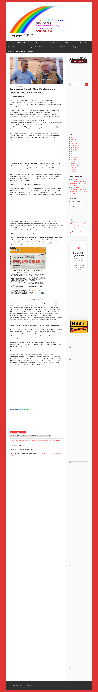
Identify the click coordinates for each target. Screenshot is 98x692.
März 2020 (73, 161)
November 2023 (75, 149)
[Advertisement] (36, 151)
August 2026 (74, 137)
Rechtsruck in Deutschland (70, 42)
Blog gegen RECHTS (22, 35)
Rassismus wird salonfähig (25, 47)
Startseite (10, 42)
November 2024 (75, 147)
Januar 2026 (74, 143)
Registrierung (74, 216)
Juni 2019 (73, 171)
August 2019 (74, 167)
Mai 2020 (73, 159)
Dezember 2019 (75, 163)
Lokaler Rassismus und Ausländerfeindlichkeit (46, 47)
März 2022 (73, 153)
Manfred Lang (19, 86)
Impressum (30, 51)
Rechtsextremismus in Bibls (36, 435)
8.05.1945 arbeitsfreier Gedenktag (24, 42)
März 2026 (73, 141)
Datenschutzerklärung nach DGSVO (16, 51)
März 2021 (73, 155)
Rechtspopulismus (47, 435)
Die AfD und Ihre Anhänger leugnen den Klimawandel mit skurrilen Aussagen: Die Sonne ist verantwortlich (37, 440)
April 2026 (73, 139)
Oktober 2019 (74, 165)
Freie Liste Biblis (16, 435)
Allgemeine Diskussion (41, 42)
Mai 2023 (73, 151)
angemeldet (17, 449)
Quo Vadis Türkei (12, 47)
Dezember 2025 (75, 145)
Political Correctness (65, 47)
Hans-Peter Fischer (24, 435)
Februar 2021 (74, 157)
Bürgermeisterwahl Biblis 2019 (17, 432)
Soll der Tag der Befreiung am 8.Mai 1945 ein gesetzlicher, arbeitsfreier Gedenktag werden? (78, 224)
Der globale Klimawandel (79, 47)
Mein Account (74, 214)
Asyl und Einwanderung (55, 42)
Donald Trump (83, 42)
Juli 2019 (73, 169)
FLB (11, 435)
